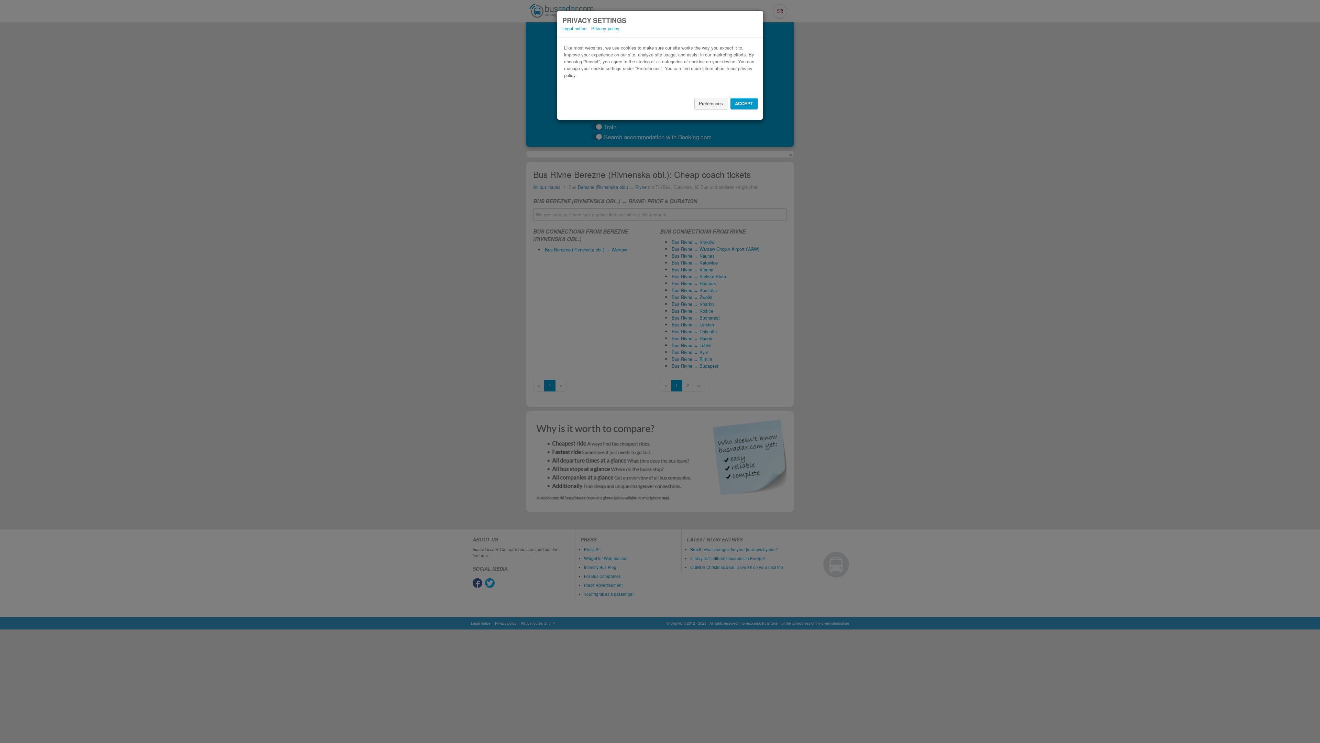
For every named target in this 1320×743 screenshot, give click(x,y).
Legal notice (574, 28)
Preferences (711, 103)
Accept (744, 103)
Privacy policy (605, 28)
